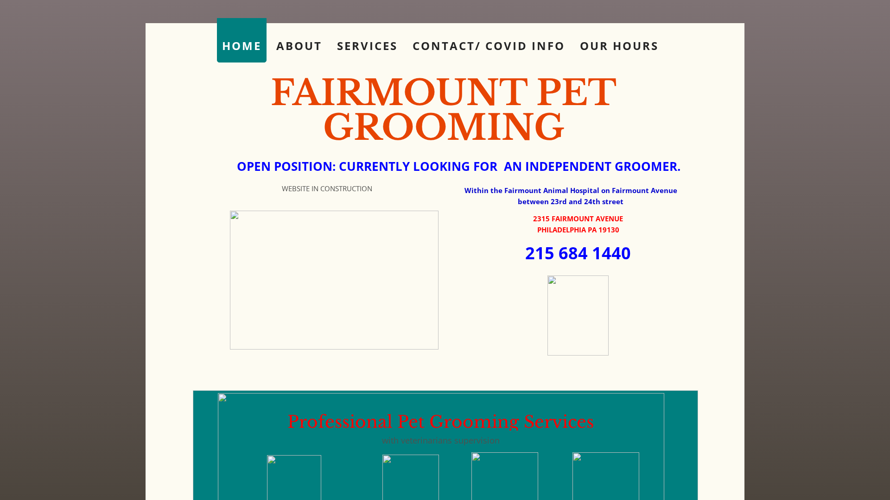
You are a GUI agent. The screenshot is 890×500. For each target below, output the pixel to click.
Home (241, 45)
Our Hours (619, 45)
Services (367, 45)
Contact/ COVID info (489, 45)
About (299, 45)
